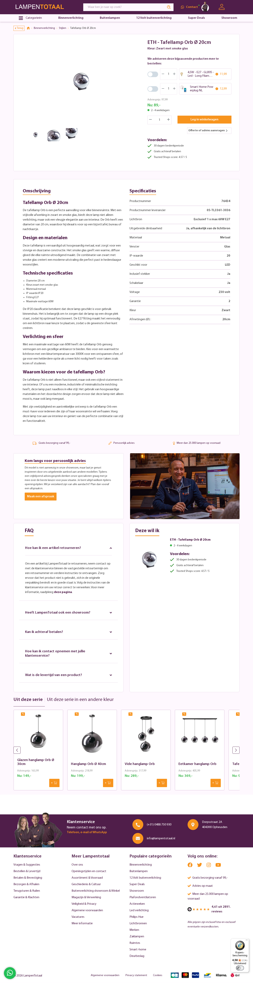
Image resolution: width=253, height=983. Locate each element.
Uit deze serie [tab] (28, 699)
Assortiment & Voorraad (87, 877)
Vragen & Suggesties (26, 864)
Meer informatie (82, 923)
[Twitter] (200, 865)
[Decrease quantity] (150, 120)
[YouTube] (218, 865)
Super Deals (137, 884)
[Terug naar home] (29, 28)
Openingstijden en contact (89, 871)
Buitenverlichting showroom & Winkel (96, 890)
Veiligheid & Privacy (84, 904)
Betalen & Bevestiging (27, 877)
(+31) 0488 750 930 (159, 824)
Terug (20, 28)
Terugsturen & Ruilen (26, 890)
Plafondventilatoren (142, 897)
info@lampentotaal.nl (161, 838)
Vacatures (78, 917)
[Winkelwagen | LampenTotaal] (235, 7)
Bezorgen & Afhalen (26, 884)
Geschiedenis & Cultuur (86, 884)
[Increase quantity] (169, 120)
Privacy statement (136, 975)
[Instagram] (209, 865)
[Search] (169, 7)
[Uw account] (221, 7)
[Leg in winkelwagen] (54, 783)
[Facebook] (190, 865)
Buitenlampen (138, 871)
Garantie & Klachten (26, 897)
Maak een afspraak (40, 496)
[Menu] (246, 941)
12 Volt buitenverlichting (145, 877)
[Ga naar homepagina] (44, 7)
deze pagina (63, 592)
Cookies (157, 975)
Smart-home (137, 949)
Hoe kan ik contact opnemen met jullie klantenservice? (55, 654)
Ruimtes (134, 943)
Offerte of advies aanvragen (206, 130)
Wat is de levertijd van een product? (53, 675)
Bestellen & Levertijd (26, 871)
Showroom (136, 890)
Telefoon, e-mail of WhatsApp (87, 832)
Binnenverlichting (140, 864)
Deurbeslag (136, 956)
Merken (134, 930)
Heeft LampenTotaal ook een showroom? (57, 613)
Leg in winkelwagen (204, 119)
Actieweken (137, 904)
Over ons (77, 864)
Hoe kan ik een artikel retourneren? (53, 548)
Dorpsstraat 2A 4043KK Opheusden (214, 825)
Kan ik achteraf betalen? (44, 632)
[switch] (240, 968)
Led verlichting (139, 910)
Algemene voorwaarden (87, 910)
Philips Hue (136, 917)
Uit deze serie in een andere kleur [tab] (80, 699)
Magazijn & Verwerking (86, 897)
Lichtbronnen (138, 923)
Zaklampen (136, 936)
